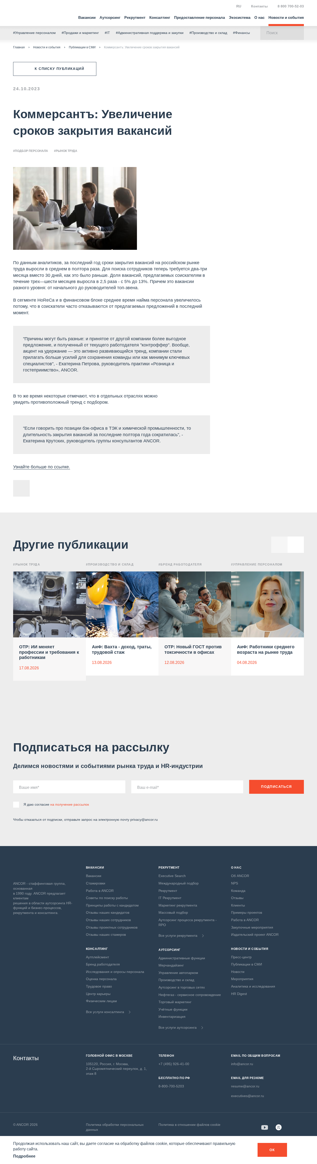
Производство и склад (176, 980)
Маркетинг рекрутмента (177, 905)
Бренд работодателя (103, 964)
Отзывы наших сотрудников (108, 920)
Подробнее (24, 1156)
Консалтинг (159, 17)
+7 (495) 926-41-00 (173, 1064)
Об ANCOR (240, 876)
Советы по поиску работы (107, 898)
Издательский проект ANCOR (255, 935)
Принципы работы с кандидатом (112, 905)
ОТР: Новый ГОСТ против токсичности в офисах (193, 649)
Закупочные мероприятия (252, 927)
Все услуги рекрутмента (177, 935)
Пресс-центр (241, 957)
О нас (259, 17)
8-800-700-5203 (171, 1086)
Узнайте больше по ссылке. (41, 466)
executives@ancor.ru (247, 1096)
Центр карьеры (98, 994)
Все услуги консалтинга (105, 1012)
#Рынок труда (65, 151)
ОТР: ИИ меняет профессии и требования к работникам (49, 652)
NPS (234, 883)
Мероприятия (242, 979)
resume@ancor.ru (245, 1086)
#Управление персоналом (34, 33)
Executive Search (172, 876)
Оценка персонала (101, 979)
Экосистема (239, 17)
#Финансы (241, 33)
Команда (238, 891)
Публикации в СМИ (82, 47)
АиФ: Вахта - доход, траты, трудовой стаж (122, 649)
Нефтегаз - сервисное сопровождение (189, 995)
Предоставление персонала (199, 17)
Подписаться (276, 787)
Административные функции (181, 958)
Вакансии (87, 17)
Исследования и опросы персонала (115, 972)
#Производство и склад (208, 33)
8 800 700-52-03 (291, 6)
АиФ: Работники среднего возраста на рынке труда (265, 649)
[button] (296, 545)
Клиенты (238, 905)
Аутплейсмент (97, 957)
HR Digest (239, 994)
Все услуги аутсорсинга (177, 1027)
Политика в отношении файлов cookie (189, 1125)
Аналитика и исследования (253, 986)
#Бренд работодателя (180, 564)
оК (272, 1150)
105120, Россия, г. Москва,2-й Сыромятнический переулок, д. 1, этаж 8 (116, 1069)
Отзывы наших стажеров (106, 935)
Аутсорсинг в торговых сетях (181, 987)
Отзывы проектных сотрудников (111, 927)
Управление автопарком (178, 973)
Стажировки (95, 883)
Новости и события (286, 17)
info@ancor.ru (242, 1064)
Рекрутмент (134, 17)
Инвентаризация (171, 1017)
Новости (237, 972)
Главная (19, 47)
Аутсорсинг (110, 17)
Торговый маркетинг (174, 1002)
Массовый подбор (173, 912)
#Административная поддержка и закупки (150, 33)
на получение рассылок (69, 804)
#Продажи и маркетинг (80, 33)
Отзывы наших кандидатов (107, 912)
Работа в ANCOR (100, 891)
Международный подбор (178, 883)
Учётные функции (172, 1009)
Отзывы (237, 898)
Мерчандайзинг (171, 965)
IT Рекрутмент (169, 898)
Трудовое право (99, 986)
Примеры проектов (246, 912)
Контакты (259, 6)
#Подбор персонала (30, 151)
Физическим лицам (101, 1001)
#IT (107, 33)
